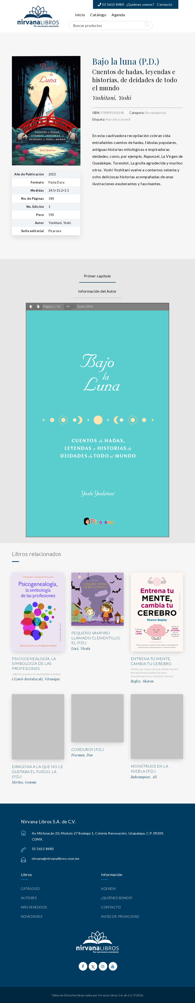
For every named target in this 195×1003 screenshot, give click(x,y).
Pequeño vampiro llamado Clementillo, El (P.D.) (96, 638)
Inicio (80, 14)
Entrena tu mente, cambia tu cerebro (151, 661)
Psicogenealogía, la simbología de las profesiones (34, 663)
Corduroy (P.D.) (87, 749)
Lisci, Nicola (80, 649)
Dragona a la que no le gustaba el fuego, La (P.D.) (37, 771)
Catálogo (98, 14)
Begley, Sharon (142, 681)
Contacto (164, 4)
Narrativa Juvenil (118, 119)
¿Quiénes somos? (140, 4)
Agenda (118, 14)
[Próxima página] (38, 307)
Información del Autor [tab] (97, 291)
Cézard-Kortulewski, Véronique (36, 679)
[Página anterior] (30, 307)
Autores (29, 898)
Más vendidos (34, 907)
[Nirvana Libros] (38, 16)
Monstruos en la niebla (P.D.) (149, 768)
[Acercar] (74, 306)
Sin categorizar (156, 113)
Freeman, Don (82, 755)
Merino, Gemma (24, 782)
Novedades (31, 916)
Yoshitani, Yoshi (111, 97)
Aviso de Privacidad (120, 916)
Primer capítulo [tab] (97, 276)
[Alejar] (68, 307)
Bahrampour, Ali (144, 777)
